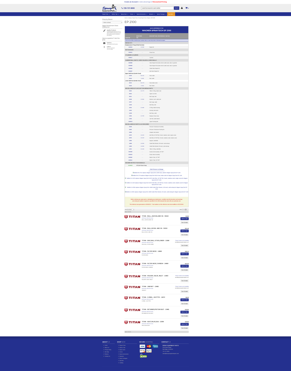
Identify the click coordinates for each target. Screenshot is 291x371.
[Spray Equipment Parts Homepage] (111, 8)
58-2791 (142, 75)
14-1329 (142, 137)
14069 (130, 146)
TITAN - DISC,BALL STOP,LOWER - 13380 (155, 240)
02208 (130, 126)
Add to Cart (184, 218)
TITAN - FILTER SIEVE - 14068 (152, 251)
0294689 (130, 65)
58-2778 (142, 82)
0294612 (130, 160)
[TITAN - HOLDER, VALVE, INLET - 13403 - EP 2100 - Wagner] (133, 277)
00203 (130, 90)
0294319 (130, 121)
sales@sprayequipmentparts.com (171, 353)
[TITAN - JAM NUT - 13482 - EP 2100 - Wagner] (133, 287)
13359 (130, 75)
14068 (130, 143)
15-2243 (142, 149)
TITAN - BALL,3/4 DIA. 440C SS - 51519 (154, 228)
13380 (130, 104)
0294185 (130, 151)
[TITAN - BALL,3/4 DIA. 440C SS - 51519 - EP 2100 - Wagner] (133, 229)
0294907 (130, 71)
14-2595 (142, 146)
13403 (130, 110)
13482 (130, 118)
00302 (130, 93)
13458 (130, 113)
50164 (130, 78)
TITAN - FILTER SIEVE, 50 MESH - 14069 (155, 263)
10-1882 (142, 99)
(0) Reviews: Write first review (147, 230)
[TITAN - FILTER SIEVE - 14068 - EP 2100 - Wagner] (133, 252)
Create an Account (131, 2)
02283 (130, 129)
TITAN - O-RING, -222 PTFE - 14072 (153, 297)
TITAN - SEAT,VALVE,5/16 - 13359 (153, 321)
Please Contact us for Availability (182, 240)
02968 (130, 132)
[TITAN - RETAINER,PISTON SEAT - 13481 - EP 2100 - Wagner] (133, 310)
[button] (160, 8)
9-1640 (142, 78)
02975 (130, 135)
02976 (130, 137)
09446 (130, 99)
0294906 (130, 68)
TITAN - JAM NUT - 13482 (150, 286)
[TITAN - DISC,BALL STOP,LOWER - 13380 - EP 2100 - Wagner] (133, 241)
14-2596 (142, 143)
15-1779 (142, 90)
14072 (130, 149)
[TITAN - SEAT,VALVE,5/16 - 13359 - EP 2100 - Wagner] (133, 323)
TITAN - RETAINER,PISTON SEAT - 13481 (155, 309)
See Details (184, 222)
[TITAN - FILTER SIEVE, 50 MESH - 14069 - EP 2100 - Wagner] (133, 264)
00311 (130, 96)
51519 (130, 85)
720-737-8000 (166, 351)
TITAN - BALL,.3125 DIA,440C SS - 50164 (155, 216)
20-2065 (142, 47)
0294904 (130, 47)
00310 (130, 82)
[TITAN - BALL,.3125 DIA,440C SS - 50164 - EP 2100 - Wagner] (133, 217)
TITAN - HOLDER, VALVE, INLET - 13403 (155, 276)
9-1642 (142, 85)
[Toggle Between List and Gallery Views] (186, 209)
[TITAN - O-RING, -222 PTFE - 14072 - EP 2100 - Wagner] (133, 298)
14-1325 (142, 135)
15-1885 (142, 107)
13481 (130, 115)
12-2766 (142, 115)
